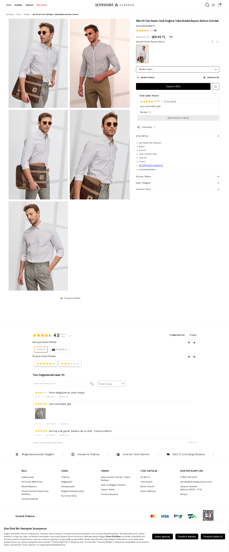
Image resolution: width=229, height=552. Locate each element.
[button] (145, 77)
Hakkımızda (28, 477)
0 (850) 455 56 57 (188, 477)
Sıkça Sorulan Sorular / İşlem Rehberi (115, 479)
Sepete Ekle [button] (173, 86)
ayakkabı (18, 5)
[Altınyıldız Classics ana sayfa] (114, 5)
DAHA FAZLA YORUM (178, 118)
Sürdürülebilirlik (30, 499)
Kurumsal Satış (69, 495)
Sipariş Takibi (108, 489)
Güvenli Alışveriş (109, 494)
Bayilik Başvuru (29, 486)
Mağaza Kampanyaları (72, 491)
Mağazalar (66, 481)
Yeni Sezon (146, 481)
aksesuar (29, 5)
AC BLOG (145, 477)
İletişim (184, 494)
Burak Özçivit (147, 486)
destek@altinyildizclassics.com (196, 481)
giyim (8, 5)
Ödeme (65, 477)
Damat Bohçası (148, 491)
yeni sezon (41, 5)
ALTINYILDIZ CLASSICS (151, 165)
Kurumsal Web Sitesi (32, 481)
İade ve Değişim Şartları (113, 485)
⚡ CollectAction (192, 442)
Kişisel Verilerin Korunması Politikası (35, 493)
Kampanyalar (68, 486)
